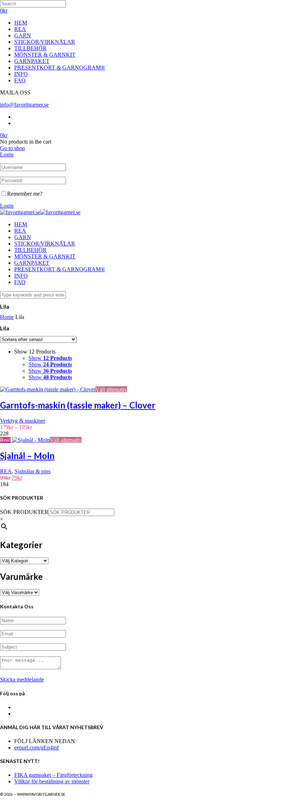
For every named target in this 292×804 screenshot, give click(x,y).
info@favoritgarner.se (24, 105)
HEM (20, 23)
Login (7, 154)
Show (50, 358)
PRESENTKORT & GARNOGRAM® (59, 68)
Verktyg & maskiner (22, 421)
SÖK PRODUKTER (24, 512)
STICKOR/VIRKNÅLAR (44, 42)
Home (7, 317)
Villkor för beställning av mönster (51, 781)
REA (20, 29)
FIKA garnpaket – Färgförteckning (53, 775)
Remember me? (24, 194)
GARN (22, 35)
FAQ (20, 80)
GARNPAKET (31, 61)
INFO (21, 74)
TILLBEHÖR (30, 48)
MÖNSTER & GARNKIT (44, 55)
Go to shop (12, 148)
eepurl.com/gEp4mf (36, 747)
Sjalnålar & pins (33, 471)
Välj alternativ (111, 389)
